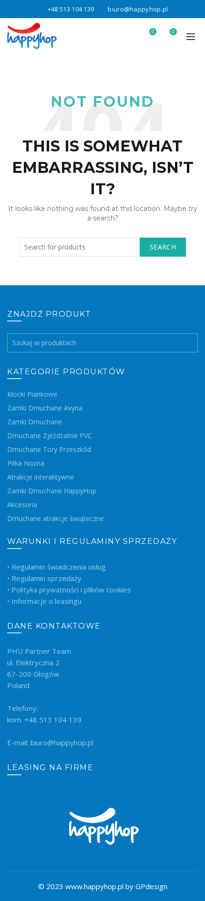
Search (163, 246)
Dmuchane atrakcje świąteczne (55, 518)
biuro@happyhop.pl (138, 9)
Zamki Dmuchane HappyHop (51, 490)
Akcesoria (22, 504)
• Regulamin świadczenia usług (56, 566)
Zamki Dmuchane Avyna (44, 407)
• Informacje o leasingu (44, 601)
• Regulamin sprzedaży (44, 578)
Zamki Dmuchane (34, 421)
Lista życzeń (153, 32)
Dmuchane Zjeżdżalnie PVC (49, 435)
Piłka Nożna (25, 463)
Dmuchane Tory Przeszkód (49, 449)
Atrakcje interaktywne (40, 476)
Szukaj (188, 342)
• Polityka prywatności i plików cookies (69, 589)
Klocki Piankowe (32, 394)
